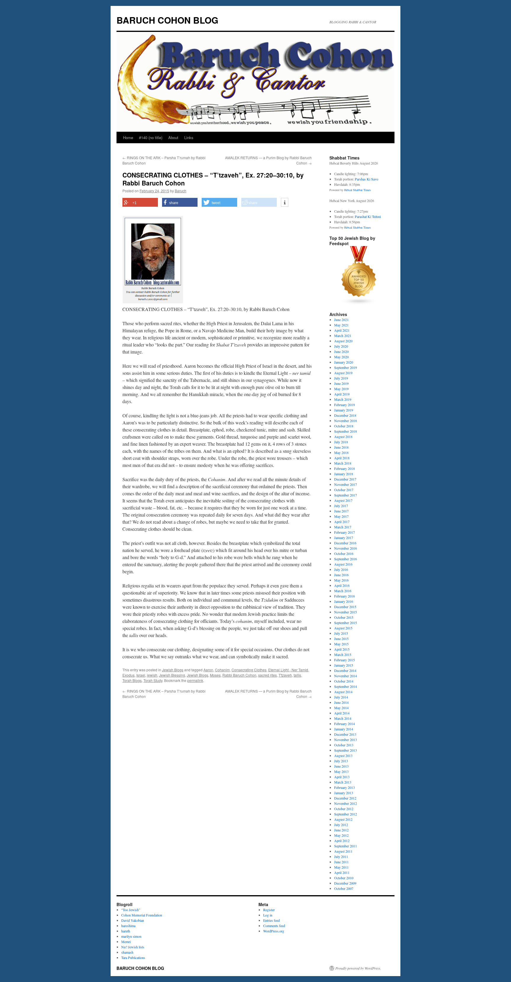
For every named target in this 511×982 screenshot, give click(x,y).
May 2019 (341, 388)
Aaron (208, 669)
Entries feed (271, 920)
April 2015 (342, 649)
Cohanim (222, 669)
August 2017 (343, 500)
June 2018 (341, 447)
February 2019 (344, 404)
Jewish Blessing (172, 675)
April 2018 (342, 457)
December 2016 (345, 542)
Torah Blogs (132, 680)
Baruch (180, 190)
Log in (267, 915)
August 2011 (343, 851)
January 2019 (343, 410)
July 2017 (341, 505)
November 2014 (345, 675)
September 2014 (345, 686)
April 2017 (342, 521)
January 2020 (343, 362)
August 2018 (343, 436)
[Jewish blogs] (359, 303)
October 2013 (343, 744)
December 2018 (345, 415)
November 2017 (345, 484)
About (173, 137)
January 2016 (343, 601)
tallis (297, 675)
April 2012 (342, 840)
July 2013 (341, 760)
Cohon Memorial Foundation (141, 915)
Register (269, 909)
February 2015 (344, 659)
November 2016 (345, 548)
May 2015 (341, 643)
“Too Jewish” (130, 909)
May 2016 (341, 580)
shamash (127, 952)
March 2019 (342, 399)
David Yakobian (132, 920)
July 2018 (341, 441)
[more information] (284, 202)
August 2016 (343, 564)
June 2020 (341, 351)
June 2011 (341, 861)
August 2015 (343, 628)
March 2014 (342, 718)
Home (128, 137)
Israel (140, 675)
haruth (125, 931)
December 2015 (345, 606)
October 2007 (343, 888)
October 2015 (343, 617)
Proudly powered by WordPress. (358, 968)
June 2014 (341, 702)
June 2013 (341, 766)
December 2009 (345, 883)
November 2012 (345, 803)
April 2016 (342, 585)
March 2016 (342, 590)
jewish (152, 675)
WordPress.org (273, 931)
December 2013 (345, 734)
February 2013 (344, 787)
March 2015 (342, 654)
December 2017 (345, 479)
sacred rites (267, 675)
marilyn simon (131, 936)
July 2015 (341, 633)
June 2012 (341, 830)
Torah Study (152, 680)
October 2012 (343, 808)
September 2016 (345, 558)
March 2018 (342, 463)
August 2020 (343, 340)
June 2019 (341, 383)
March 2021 (342, 335)
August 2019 (343, 372)
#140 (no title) (150, 137)
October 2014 (343, 681)
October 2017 (343, 489)
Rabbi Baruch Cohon (239, 675)
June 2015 (341, 638)
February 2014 (344, 723)
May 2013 (341, 771)
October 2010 (343, 877)
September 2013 (345, 750)
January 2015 (343, 665)
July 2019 (341, 378)
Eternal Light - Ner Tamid (288, 669)
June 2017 (341, 511)
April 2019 (342, 394)
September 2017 (345, 495)
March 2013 (342, 782)
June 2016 (341, 574)
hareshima (128, 925)
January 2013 (343, 792)
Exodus (128, 675)
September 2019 (345, 367)
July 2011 (341, 856)
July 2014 (341, 697)
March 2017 (342, 527)
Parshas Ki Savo (366, 179)
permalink (195, 680)
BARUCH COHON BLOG (167, 20)
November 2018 (345, 420)
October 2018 (343, 426)
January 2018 (343, 473)
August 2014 (343, 691)
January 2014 (343, 729)
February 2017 (344, 532)
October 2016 (343, 553)
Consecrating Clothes (249, 669)
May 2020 (341, 356)
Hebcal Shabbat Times (357, 190)
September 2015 (345, 622)
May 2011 (341, 867)
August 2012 (343, 819)
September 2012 (345, 814)
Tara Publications (133, 957)
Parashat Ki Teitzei (368, 216)
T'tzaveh (285, 675)
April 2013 (342, 776)
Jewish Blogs (172, 669)
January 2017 (343, 537)
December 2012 (345, 798)
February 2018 (344, 468)
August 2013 (343, 755)
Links (188, 137)
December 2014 (345, 670)
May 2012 (341, 835)
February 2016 (344, 596)
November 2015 (345, 612)
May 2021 (341, 325)
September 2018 (345, 431)
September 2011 (345, 845)
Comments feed (274, 925)
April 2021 (342, 330)
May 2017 (341, 516)
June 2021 (341, 319)
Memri (126, 941)
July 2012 (341, 824)
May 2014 (341, 707)
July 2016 (341, 569)
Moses (215, 675)
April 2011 (342, 872)
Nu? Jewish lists (132, 946)
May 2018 (341, 452)
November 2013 (345, 739)
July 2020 (341, 346)
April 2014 (342, 713)
